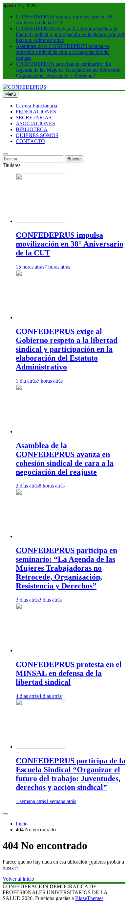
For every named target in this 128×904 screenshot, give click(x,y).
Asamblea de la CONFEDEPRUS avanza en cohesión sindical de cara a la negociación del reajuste (63, 52)
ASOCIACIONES (35, 123)
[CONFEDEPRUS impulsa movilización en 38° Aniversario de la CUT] (40, 221)
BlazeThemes (89, 898)
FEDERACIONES (36, 111)
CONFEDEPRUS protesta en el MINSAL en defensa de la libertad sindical (69, 673)
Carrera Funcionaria (36, 105)
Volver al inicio (18, 879)
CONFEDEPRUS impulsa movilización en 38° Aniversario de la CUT (69, 244)
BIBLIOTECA (32, 129)
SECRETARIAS (34, 117)
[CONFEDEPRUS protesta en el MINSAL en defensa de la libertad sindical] (40, 650)
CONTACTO (30, 141)
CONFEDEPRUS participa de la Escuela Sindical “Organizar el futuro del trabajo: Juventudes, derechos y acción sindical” (70, 774)
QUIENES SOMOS (37, 135)
